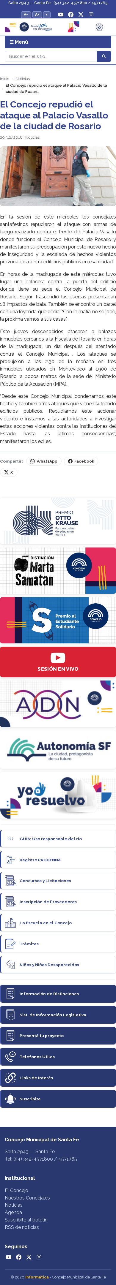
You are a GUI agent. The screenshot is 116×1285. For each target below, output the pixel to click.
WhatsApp (47, 461)
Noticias (23, 79)
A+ (37, 14)
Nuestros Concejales (27, 1198)
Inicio (4, 79)
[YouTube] (61, 14)
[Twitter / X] (81, 14)
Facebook (84, 461)
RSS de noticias (22, 1227)
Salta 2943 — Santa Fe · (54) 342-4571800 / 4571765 (58, 3)
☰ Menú (19, 42)
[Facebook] (71, 14)
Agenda (13, 1212)
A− (26, 14)
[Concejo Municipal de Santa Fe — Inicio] (58, 26)
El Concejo (16, 1190)
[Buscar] (104, 56)
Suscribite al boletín (26, 1220)
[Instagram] (91, 14)
